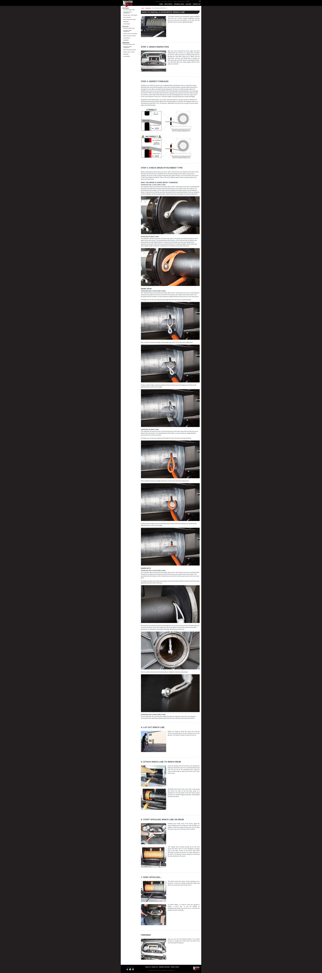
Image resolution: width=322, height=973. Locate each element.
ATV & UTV (125, 26)
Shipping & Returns (164, 967)
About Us (148, 967)
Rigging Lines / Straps (129, 52)
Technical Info (148, 8)
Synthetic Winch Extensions (127, 12)
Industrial (126, 42)
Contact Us (154, 967)
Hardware (126, 21)
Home (142, 8)
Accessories (126, 23)
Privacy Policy (175, 967)
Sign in (174, 1)
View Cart (170, 1)
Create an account (181, 1)
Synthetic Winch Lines (129, 9)
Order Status (164, 1)
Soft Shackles (127, 17)
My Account (158, 1)
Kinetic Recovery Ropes (129, 19)
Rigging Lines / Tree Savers (130, 15)
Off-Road (125, 8)
